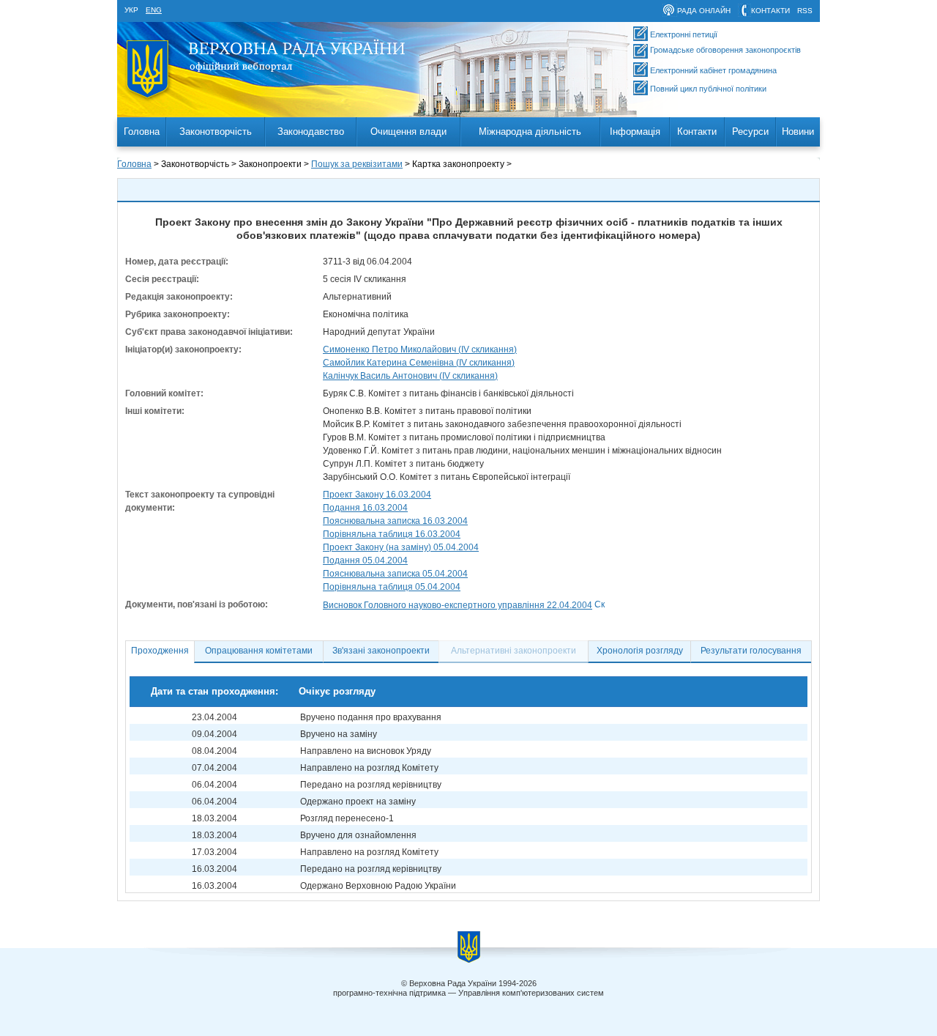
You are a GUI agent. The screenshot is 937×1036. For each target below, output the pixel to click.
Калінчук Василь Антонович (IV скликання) (410, 376)
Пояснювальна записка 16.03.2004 (395, 521)
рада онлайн (704, 11)
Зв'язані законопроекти (381, 650)
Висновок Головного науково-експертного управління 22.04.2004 (457, 605)
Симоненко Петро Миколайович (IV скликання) (420, 349)
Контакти (697, 131)
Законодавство (310, 131)
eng (154, 10)
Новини (798, 131)
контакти (770, 11)
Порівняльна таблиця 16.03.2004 (391, 534)
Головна (142, 131)
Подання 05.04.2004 (365, 560)
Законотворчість (215, 131)
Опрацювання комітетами (259, 650)
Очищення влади (408, 131)
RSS (805, 11)
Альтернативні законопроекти (513, 650)
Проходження (160, 650)
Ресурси (750, 131)
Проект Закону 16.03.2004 (377, 494)
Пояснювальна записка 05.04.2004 (395, 574)
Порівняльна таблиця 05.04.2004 (391, 587)
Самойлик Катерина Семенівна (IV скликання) (419, 363)
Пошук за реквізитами (357, 164)
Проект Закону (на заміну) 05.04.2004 (401, 547)
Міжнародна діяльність (530, 131)
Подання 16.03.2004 (365, 508)
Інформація (635, 131)
